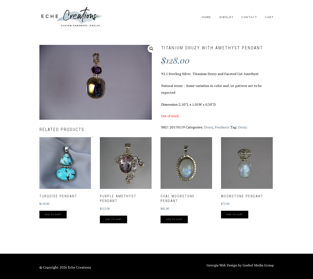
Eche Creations (71, 17)
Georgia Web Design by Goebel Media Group (240, 265)
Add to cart (53, 214)
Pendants (222, 127)
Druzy (208, 127)
